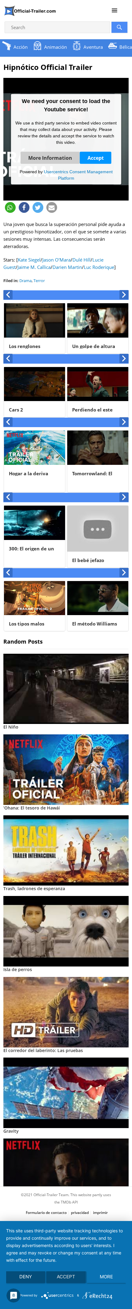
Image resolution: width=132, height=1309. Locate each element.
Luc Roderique (99, 267)
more (106, 1277)
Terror (39, 280)
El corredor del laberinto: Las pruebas (43, 1050)
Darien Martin (67, 267)
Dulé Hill (81, 260)
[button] (115, 10)
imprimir (100, 1212)
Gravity (11, 1131)
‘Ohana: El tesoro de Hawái (31, 808)
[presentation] (8, 294)
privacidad (80, 1212)
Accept (95, 157)
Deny (25, 1277)
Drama (25, 280)
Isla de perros (17, 969)
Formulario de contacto (46, 1212)
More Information (50, 157)
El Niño (10, 727)
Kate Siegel (29, 260)
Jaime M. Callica (34, 267)
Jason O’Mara (56, 260)
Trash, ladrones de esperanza (34, 888)
